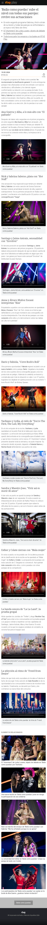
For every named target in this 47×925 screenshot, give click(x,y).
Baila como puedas (23, 903)
